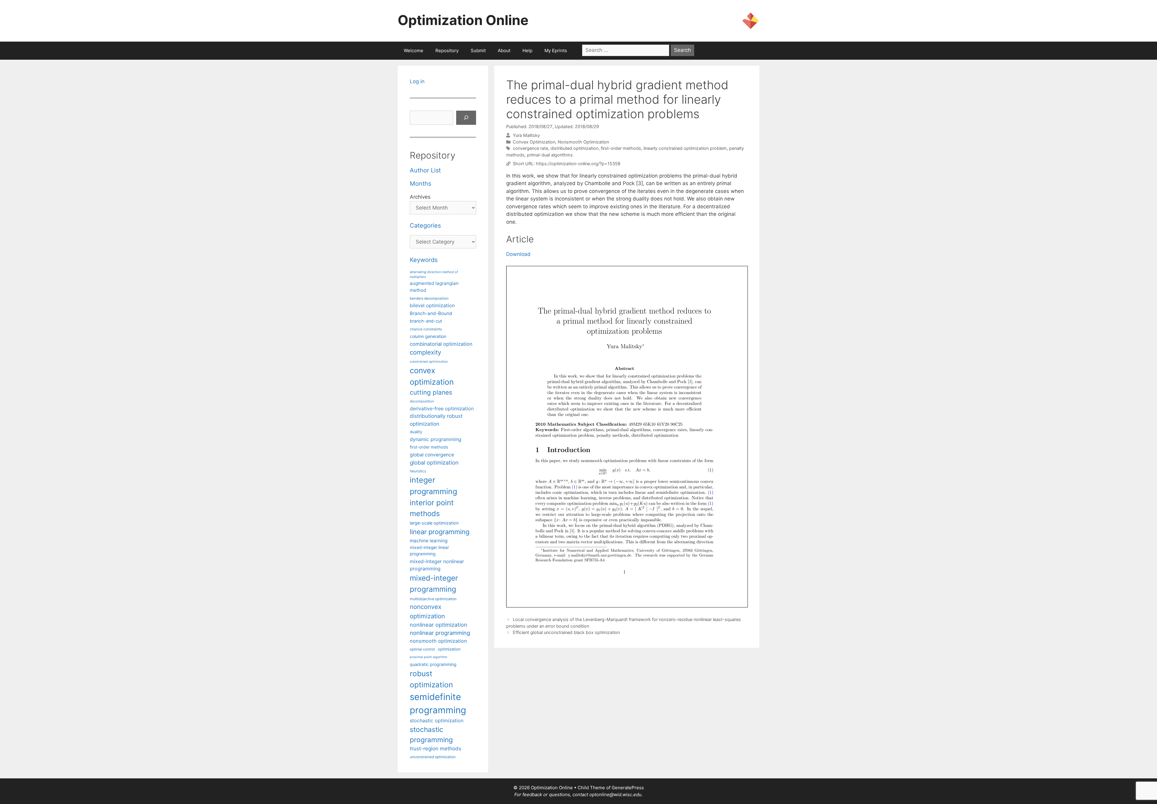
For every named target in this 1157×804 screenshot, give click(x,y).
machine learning (428, 541)
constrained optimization (429, 362)
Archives (420, 197)
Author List (425, 170)
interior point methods (432, 508)
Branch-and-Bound (431, 313)
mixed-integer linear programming (429, 550)
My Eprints (555, 50)
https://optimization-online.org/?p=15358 (578, 163)
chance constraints (426, 329)
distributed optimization (574, 148)
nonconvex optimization (427, 611)
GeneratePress (628, 787)
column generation (428, 336)
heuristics (418, 471)
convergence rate (530, 148)
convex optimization (432, 376)
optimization (449, 649)
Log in (417, 81)
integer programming (433, 485)
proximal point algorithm (428, 657)
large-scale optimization (434, 522)
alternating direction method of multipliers (434, 274)
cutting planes (431, 392)
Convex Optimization (534, 141)
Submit (478, 50)
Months (420, 183)
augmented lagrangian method (434, 286)
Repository (447, 50)
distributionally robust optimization (436, 420)
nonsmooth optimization (438, 641)
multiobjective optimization (433, 599)
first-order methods (621, 148)
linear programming (439, 532)
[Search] (466, 118)
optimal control (422, 649)
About (504, 50)
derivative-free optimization (442, 408)
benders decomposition (429, 298)
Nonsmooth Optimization (583, 141)
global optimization (434, 462)
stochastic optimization (436, 720)
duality (416, 431)
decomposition (422, 401)
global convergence (432, 455)
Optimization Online (463, 20)
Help (527, 50)
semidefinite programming (438, 703)
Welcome (413, 50)
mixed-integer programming (434, 583)
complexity (425, 352)
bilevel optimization (432, 305)
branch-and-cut (426, 320)
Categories (425, 225)
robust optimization (431, 679)
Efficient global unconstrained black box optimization (566, 632)
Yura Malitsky (526, 135)
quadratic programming (433, 664)
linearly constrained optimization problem (685, 148)
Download (518, 254)
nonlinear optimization (438, 624)
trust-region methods (435, 749)
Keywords (423, 259)
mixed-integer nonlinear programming (437, 565)
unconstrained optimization (433, 757)
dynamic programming (435, 439)
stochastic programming (431, 734)
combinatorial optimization (441, 344)
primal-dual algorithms (550, 154)
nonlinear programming (440, 632)
